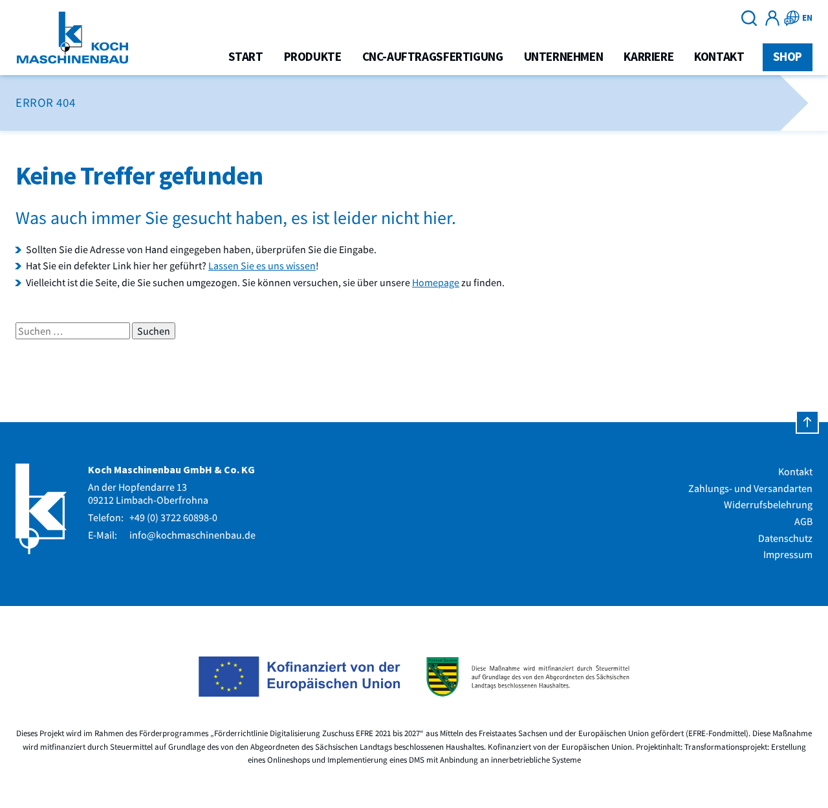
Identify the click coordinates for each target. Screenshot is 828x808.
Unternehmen (564, 56)
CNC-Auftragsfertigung (432, 56)
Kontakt (719, 56)
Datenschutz (785, 538)
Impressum (787, 554)
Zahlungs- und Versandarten (750, 488)
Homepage (435, 282)
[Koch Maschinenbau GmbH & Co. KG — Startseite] (72, 37)
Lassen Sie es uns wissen (262, 265)
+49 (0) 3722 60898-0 (173, 517)
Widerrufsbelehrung (768, 504)
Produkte (313, 56)
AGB (803, 521)
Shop (787, 56)
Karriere (648, 56)
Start (245, 56)
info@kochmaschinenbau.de (192, 534)
